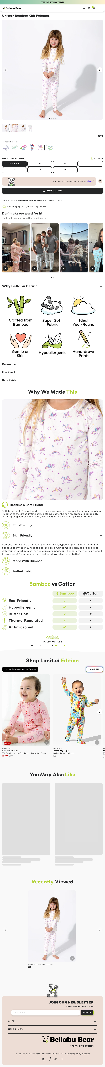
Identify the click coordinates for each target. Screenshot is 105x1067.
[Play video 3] (74, 247)
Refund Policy (28, 1053)
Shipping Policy (74, 1053)
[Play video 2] (45, 247)
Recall (18, 1053)
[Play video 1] (16, 247)
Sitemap (86, 1053)
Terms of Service (43, 1053)
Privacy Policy (59, 1053)
